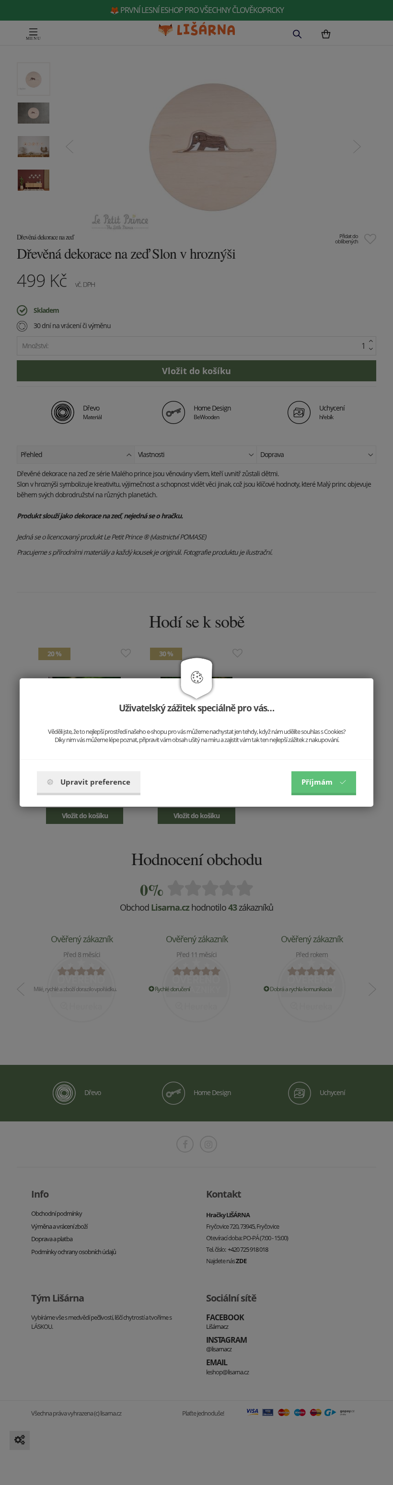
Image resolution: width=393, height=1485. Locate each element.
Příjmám (317, 782)
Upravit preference (95, 782)
